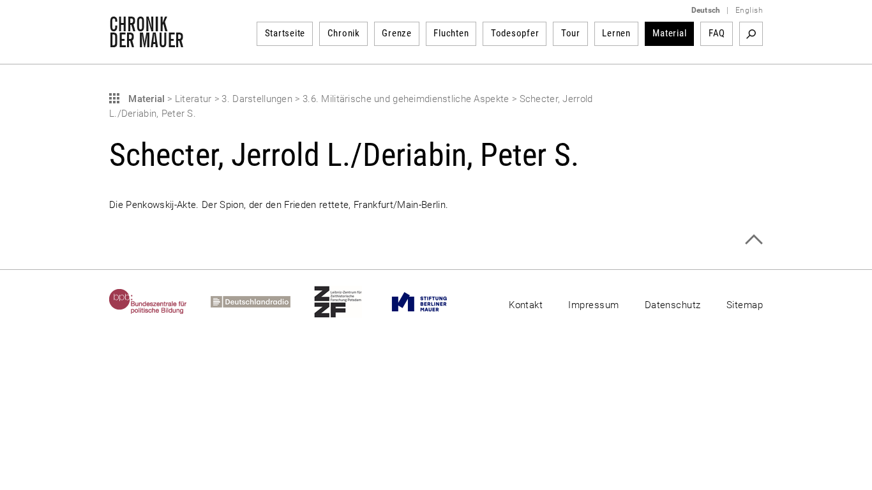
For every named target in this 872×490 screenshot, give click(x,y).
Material (669, 33)
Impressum (593, 305)
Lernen (616, 33)
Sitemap (744, 305)
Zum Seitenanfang (753, 239)
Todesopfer (515, 33)
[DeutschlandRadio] (262, 302)
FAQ (717, 33)
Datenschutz (673, 305)
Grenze (397, 33)
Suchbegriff (751, 34)
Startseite (285, 33)
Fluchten (451, 33)
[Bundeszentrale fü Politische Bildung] (160, 302)
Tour (570, 33)
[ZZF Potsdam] (350, 302)
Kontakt (526, 305)
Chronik (343, 33)
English (749, 10)
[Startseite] (146, 41)
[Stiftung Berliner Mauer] (431, 302)
